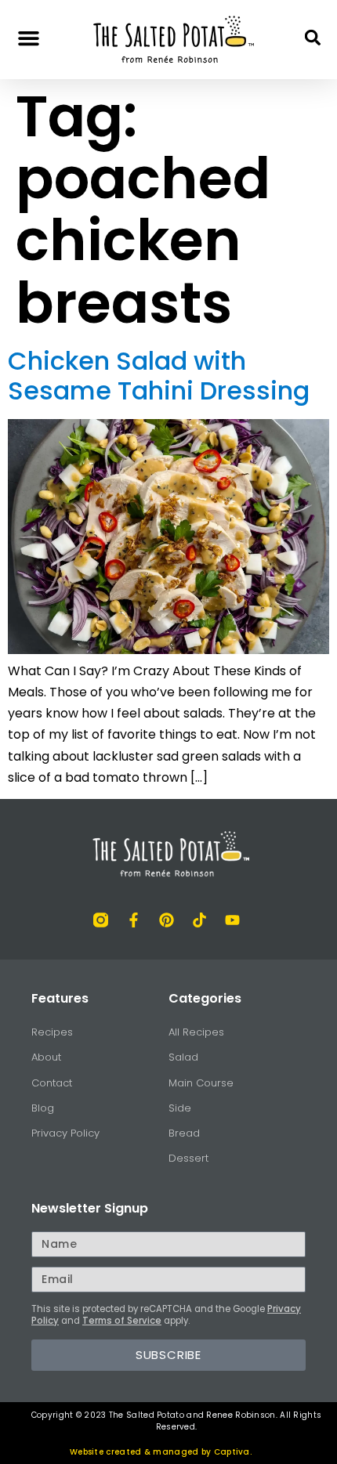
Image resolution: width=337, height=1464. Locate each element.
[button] (29, 37)
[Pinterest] (166, 920)
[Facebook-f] (133, 920)
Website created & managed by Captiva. (161, 1452)
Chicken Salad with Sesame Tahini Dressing (159, 375)
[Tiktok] (199, 920)
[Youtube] (232, 920)
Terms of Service (121, 1320)
